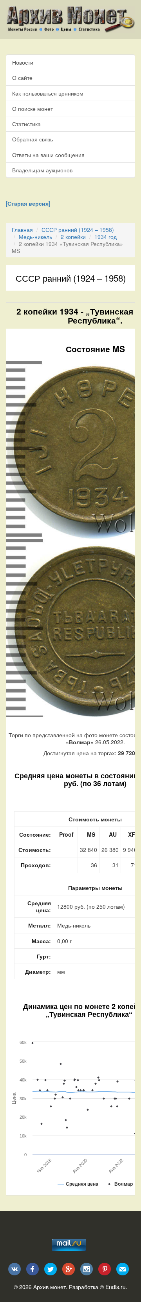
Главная (22, 229)
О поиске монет (32, 108)
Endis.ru (115, 1287)
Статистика (26, 124)
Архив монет (49, 1287)
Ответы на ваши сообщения (48, 155)
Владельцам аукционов (42, 170)
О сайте (22, 77)
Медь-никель (35, 237)
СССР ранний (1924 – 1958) (78, 229)
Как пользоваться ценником (47, 93)
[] (28, 203)
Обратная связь (32, 139)
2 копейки (73, 237)
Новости (22, 62)
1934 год (105, 237)
